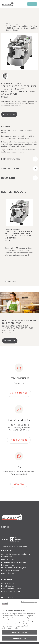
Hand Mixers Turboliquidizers (13, 562)
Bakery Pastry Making (10, 571)
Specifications (10, 168)
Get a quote (9, 114)
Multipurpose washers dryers (13, 568)
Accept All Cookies (19, 632)
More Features (10, 159)
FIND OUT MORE (19, 440)
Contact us (32, 4)
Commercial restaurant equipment (15, 554)
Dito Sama (9, 24)
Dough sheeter (7, 573)
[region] (19, 620)
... (17, 24)
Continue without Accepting (29, 602)
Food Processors (8, 560)
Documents (8, 178)
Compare (12, 281)
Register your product (10, 592)
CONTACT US (9, 341)
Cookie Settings (19, 638)
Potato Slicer (6, 557)
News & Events (7, 586)
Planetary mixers (8, 565)
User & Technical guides (11, 589)
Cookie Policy (13, 628)
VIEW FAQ (19, 484)
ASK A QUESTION (19, 393)
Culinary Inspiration (9, 583)
